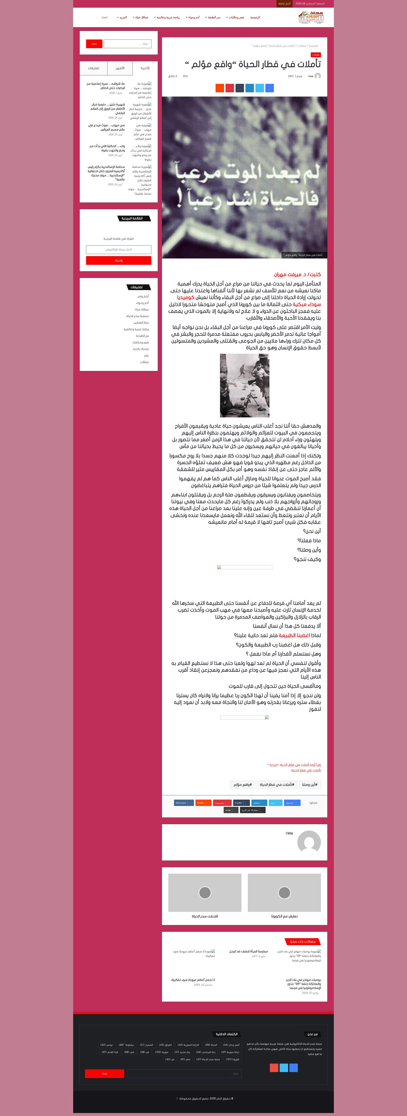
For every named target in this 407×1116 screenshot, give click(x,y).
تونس (106, 1045)
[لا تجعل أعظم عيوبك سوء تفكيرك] (191, 962)
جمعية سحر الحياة (137, 316)
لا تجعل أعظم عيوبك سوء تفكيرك (193, 979)
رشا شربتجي (205, 1052)
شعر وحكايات (236, 17)
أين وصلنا (308, 784)
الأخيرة (145, 68)
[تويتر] (259, 88)
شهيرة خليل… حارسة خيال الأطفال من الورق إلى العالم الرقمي (108, 108)
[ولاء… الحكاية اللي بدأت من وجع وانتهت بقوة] (139, 153)
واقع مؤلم (241, 784)
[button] (244, 744)
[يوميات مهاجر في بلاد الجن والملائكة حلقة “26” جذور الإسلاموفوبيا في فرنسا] (297, 962)
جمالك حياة (141, 17)
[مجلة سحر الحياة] (312, 17)
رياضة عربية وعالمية (168, 17)
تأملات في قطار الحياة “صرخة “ (288, 765)
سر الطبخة (214, 17)
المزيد (123, 17)
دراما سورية (230, 1052)
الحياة (211, 1045)
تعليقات (93, 68)
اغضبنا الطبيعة (294, 635)
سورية (162, 1052)
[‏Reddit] (220, 88)
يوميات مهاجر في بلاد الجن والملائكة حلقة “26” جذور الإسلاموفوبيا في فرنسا (303, 984)
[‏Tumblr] (240, 88)
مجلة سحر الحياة (208, 1059)
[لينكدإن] (249, 88)
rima (310, 76)
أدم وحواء (193, 17)
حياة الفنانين (141, 322)
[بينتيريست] (230, 88)
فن (144, 1052)
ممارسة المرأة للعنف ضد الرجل (248, 951)
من (169, 1059)
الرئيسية (255, 17)
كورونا (232, 1059)
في (129, 1052)
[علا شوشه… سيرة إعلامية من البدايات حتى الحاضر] (139, 91)
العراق (165, 1045)
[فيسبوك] (269, 88)
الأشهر (120, 68)
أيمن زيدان (231, 1045)
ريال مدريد (182, 1052)
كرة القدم (110, 1052)
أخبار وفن (143, 296)
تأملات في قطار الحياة (306, 770)
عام (146, 355)
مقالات (302, 45)
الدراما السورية (188, 1045)
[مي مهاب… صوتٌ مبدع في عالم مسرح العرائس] (139, 132)
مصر (185, 1059)
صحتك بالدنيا (141, 349)
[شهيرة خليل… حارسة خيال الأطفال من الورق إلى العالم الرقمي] (139, 111)
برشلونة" (126, 1045)
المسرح (146, 1045)
